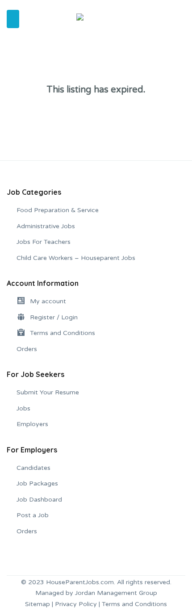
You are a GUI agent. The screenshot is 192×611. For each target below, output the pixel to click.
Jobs (23, 408)
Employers (32, 424)
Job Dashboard (39, 499)
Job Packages (37, 483)
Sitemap (37, 604)
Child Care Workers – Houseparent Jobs (76, 258)
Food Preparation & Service (58, 210)
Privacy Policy (76, 604)
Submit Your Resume (48, 392)
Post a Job (33, 515)
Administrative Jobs (46, 226)
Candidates (33, 468)
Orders (27, 349)
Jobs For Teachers (44, 242)
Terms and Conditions (134, 604)
